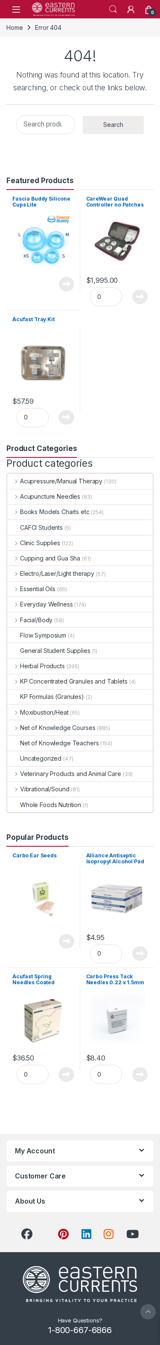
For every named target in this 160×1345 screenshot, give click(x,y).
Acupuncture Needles (50, 496)
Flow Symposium (43, 635)
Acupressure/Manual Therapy (61, 481)
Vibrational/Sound (44, 789)
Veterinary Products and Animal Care (70, 773)
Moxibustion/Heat (44, 712)
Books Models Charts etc (55, 511)
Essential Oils (37, 588)
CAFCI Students (41, 527)
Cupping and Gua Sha (50, 558)
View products (61, 284)
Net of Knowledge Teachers (59, 743)
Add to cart (140, 297)
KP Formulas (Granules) (52, 696)
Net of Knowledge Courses (57, 727)
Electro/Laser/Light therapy (57, 573)
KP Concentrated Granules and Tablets (74, 681)
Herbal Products (42, 666)
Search (113, 9)
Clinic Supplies (40, 542)
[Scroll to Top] (148, 1311)
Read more (66, 941)
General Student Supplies (55, 650)
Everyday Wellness (46, 604)
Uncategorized (40, 758)
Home (14, 27)
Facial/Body (36, 620)
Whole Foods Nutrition (50, 804)
